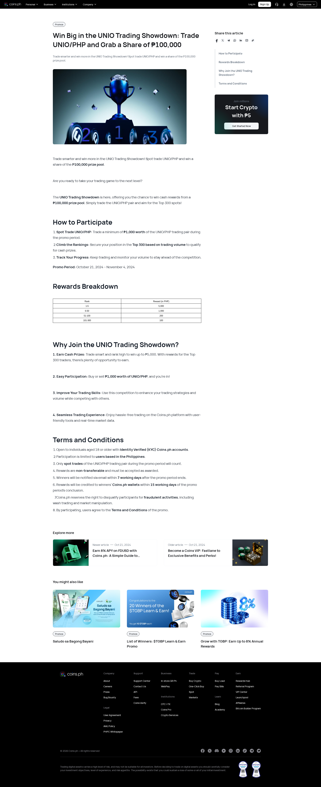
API (135, 691)
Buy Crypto (195, 680)
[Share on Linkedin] (241, 40)
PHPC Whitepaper (113, 731)
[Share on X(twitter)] (223, 40)
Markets (193, 697)
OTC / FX (165, 704)
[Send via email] (247, 40)
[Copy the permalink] (253, 40)
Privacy (107, 720)
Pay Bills (219, 686)
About (106, 680)
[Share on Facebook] (217, 40)
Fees (136, 697)
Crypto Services (169, 715)
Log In (251, 4)
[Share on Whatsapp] (235, 40)
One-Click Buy (196, 686)
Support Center (142, 680)
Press (106, 691)
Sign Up (264, 4)
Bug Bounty (109, 697)
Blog (217, 704)
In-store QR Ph (169, 680)
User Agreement (112, 715)
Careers (107, 686)
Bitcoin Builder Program (248, 708)
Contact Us (140, 686)
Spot (191, 691)
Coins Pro (166, 709)
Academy (220, 709)
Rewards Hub (243, 680)
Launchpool (242, 697)
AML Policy (109, 726)
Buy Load (220, 680)
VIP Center (241, 691)
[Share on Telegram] (229, 40)
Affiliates (240, 702)
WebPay (165, 686)
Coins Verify (140, 702)
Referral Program (245, 686)
